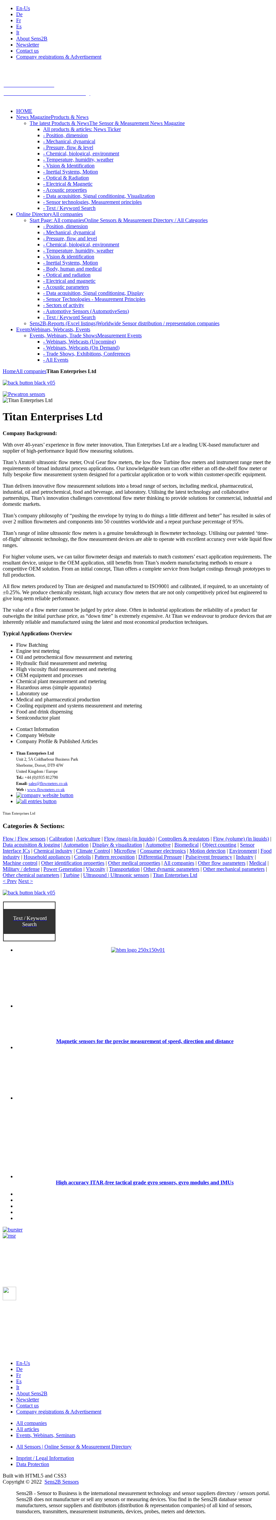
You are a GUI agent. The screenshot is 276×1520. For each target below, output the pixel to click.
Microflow (125, 851)
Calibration (61, 839)
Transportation (124, 869)
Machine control (20, 863)
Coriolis (82, 857)
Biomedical (186, 845)
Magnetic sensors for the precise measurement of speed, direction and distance (145, 1041)
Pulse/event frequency (208, 857)
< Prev (10, 881)
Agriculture (88, 839)
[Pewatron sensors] (24, 394)
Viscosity (95, 869)
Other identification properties (72, 863)
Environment (243, 851)
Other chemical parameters (31, 875)
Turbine (71, 875)
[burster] (13, 1230)
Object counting (219, 845)
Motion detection (207, 851)
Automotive (158, 845)
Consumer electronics (163, 851)
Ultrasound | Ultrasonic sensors (116, 875)
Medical (257, 863)
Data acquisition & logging (31, 845)
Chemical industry (53, 851)
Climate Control (93, 851)
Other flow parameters (221, 863)
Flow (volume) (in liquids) (241, 839)
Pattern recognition (115, 857)
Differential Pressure (160, 857)
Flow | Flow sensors (24, 839)
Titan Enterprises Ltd (175, 875)
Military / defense (21, 869)
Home (9, 371)
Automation (76, 845)
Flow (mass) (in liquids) (129, 839)
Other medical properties (134, 863)
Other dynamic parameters (171, 869)
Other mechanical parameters (234, 869)
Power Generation (62, 869)
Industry (244, 857)
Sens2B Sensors (61, 1482)
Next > (25, 881)
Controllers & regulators (183, 839)
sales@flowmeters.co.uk (48, 783)
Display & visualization (117, 845)
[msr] (9, 1236)
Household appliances (47, 857)
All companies (31, 371)
